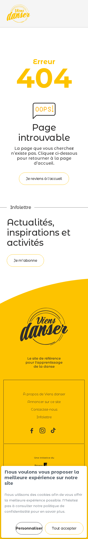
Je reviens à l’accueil (44, 179)
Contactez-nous (44, 409)
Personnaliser (29, 528)
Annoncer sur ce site (44, 402)
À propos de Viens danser (44, 394)
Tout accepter (64, 528)
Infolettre (44, 417)
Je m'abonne (25, 260)
